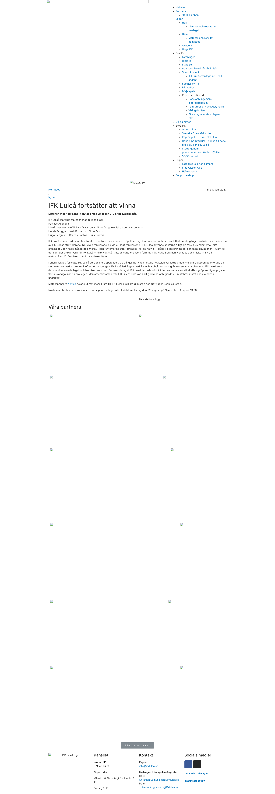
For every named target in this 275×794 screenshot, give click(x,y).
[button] (198, 3)
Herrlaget (54, 189)
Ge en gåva (189, 129)
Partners (181, 11)
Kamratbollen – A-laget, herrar (206, 106)
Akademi (187, 45)
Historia (186, 60)
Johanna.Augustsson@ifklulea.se (158, 787)
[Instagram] (197, 764)
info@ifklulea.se (148, 766)
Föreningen (188, 57)
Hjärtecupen (189, 171)
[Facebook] (188, 764)
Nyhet (52, 197)
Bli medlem (188, 87)
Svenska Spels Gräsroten (197, 133)
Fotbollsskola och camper (197, 163)
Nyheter (180, 7)
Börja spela (188, 91)
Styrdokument (190, 72)
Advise (72, 283)
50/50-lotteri (190, 156)
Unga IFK (187, 49)
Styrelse (187, 64)
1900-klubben (190, 15)
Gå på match (183, 121)
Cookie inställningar (196, 774)
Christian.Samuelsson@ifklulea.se (159, 779)
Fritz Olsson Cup (192, 167)
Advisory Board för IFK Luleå (199, 68)
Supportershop (185, 175)
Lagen (179, 18)
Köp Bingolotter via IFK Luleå (199, 137)
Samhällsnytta (190, 83)
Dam (185, 34)
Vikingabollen (196, 110)
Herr (184, 22)
